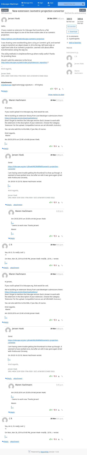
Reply (5, 91)
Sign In (40, 4)
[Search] (83, 4)
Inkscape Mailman (9, 4)
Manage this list (27, 4)
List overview (71, 27)
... (6, 143)
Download (73, 32)
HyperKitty (44, 452)
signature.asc (6, 85)
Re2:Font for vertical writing (75, 13)
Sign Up (50, 4)
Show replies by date (56, 95)
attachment (17, 205)
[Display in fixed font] (59, 89)
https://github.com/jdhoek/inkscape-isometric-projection (22, 39)
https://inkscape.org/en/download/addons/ (21, 118)
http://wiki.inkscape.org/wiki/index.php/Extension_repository (24, 62)
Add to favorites (75, 43)
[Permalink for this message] (63, 88)
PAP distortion (6, 13)
